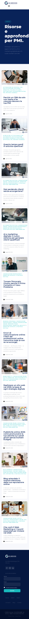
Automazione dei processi (11, 87)
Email (5, 582)
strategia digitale (9, 229)
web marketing (13, 184)
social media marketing (10, 521)
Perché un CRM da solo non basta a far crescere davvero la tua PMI (14, 100)
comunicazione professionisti (17, 226)
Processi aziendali (11, 92)
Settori (12, 597)
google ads (21, 423)
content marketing (19, 471)
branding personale (9, 321)
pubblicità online (11, 425)
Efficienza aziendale (9, 138)
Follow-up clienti (15, 89)
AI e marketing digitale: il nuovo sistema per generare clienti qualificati (13, 237)
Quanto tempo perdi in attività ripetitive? (13, 145)
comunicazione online (20, 376)
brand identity (7, 376)
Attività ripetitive (17, 135)
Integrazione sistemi (19, 91)
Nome (5, 576)
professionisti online (16, 519)
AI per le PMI (7, 135)
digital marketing (8, 377)
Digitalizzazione (8, 88)
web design (12, 380)
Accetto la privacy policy (11, 587)
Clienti (18, 597)
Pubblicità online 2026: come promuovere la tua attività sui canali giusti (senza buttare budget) (14, 436)
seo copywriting (8, 473)
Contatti (19, 602)
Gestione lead (7, 91)
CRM (21, 87)
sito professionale (12, 379)
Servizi (7, 597)
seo (25, 519)
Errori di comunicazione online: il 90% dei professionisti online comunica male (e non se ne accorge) (14, 337)
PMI (4, 92)
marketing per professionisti (12, 228)
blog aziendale (7, 469)
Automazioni (7, 136)
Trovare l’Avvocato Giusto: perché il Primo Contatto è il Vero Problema (14, 284)
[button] (9, 6)
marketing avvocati (9, 275)
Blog (14, 602)
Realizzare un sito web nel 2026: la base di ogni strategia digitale (14, 387)
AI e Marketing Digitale (10, 180)
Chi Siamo (8, 602)
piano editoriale (8, 472)
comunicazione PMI (13, 181)
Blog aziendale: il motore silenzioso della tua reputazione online (13, 481)
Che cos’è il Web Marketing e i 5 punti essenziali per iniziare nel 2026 (13, 530)
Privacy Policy (11, 616)
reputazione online (20, 472)
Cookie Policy (18, 616)
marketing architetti (19, 325)
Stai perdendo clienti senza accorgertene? (13, 190)
